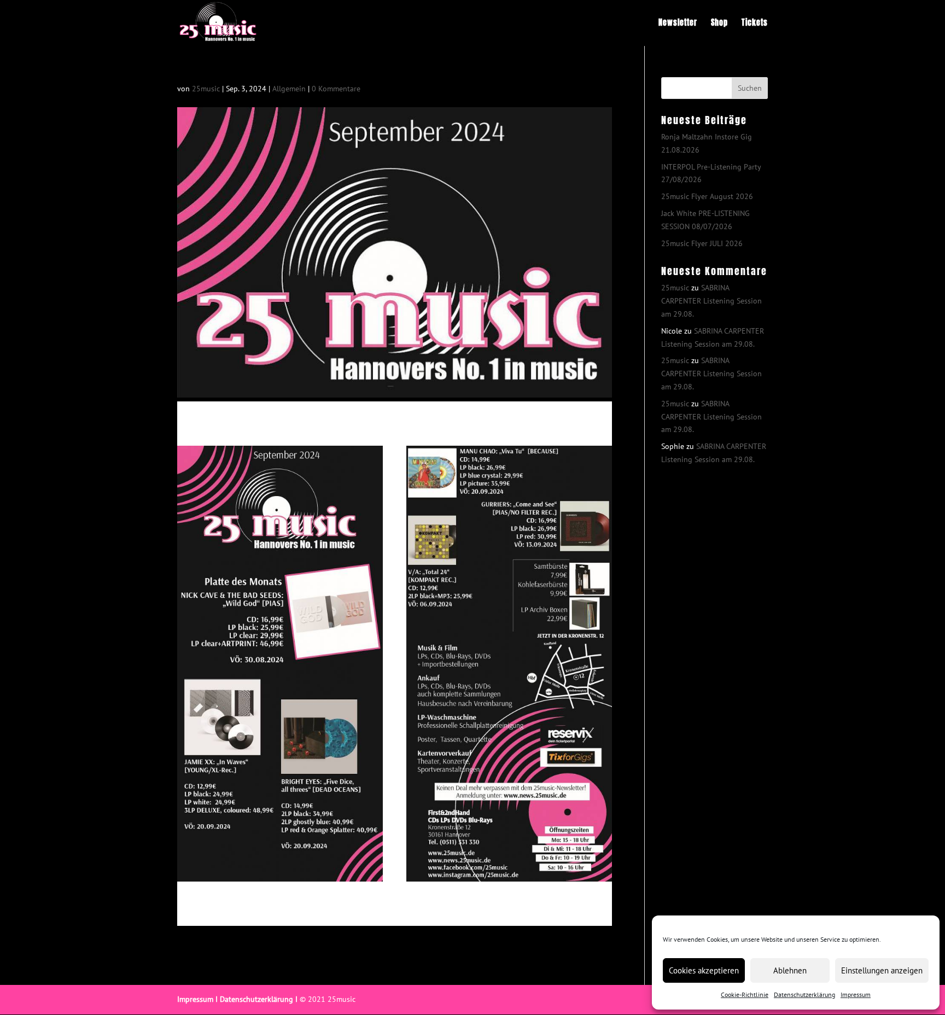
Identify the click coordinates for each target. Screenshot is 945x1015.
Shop (719, 23)
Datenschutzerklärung (804, 994)
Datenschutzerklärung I (259, 999)
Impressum (856, 994)
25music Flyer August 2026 (707, 196)
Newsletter (677, 23)
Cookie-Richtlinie (744, 994)
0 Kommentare (336, 89)
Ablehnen (790, 970)
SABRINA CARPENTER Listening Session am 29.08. (711, 301)
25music (206, 89)
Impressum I (197, 999)
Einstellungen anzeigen (882, 970)
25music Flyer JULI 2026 (702, 243)
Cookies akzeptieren (704, 970)
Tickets (755, 23)
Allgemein (289, 89)
